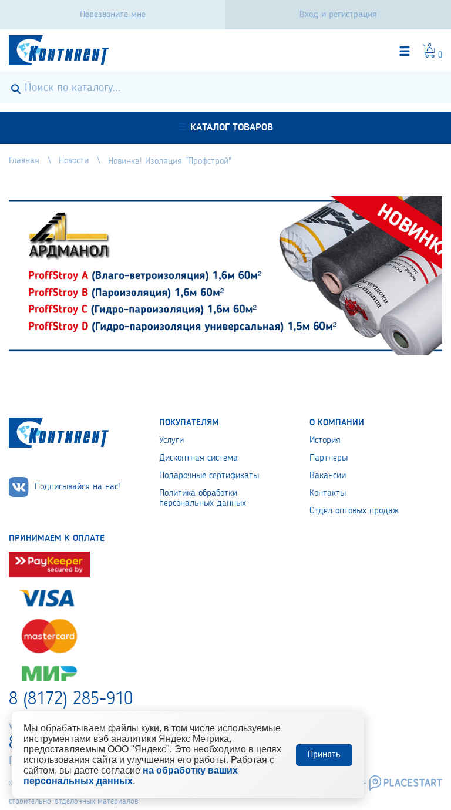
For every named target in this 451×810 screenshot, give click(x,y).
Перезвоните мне (113, 14)
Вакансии (327, 475)
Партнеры (328, 458)
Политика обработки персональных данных (202, 498)
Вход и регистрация (338, 14)
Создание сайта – (336, 783)
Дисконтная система (198, 458)
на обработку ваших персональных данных (130, 775)
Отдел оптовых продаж (354, 511)
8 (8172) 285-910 (71, 699)
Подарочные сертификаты (209, 475)
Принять (324, 754)
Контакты (327, 493)
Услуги (171, 440)
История (325, 440)
